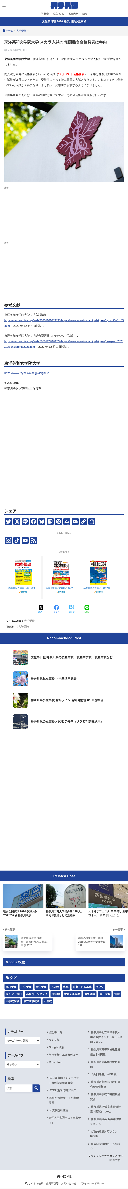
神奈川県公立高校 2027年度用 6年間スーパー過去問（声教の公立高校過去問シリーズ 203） (99, 588)
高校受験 (11, 986)
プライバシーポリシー (91, 1183)
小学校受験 (12, 1001)
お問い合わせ (68, 1183)
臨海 (84, 13)
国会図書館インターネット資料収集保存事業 (64, 1080)
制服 (117, 994)
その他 (55, 986)
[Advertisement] (64, 214)
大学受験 (29, 620)
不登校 (48, 1001)
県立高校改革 (32, 1001)
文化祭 (100, 986)
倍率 (65, 986)
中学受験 (26, 986)
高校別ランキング (37, 994)
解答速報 (89, 994)
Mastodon (55, 1062)
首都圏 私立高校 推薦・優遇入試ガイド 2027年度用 (23, 588)
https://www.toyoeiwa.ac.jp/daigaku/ (26, 373)
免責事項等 (52, 1183)
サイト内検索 (35, 1183)
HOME (66, 1176)
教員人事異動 (72, 994)
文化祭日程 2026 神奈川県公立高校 (64, 21)
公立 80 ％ (58, 13)
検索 (46, 13)
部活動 (56, 994)
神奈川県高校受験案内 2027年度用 (61, 588)
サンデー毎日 (14, 994)
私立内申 (73, 13)
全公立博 (105, 994)
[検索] (36, 1088)
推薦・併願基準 (82, 986)
